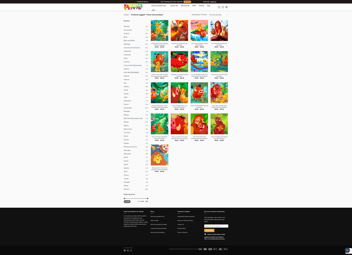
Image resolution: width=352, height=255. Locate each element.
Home (126, 14)
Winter (126, 186)
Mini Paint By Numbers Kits (133, 118)
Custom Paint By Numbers (133, 65)
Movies (126, 122)
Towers (126, 175)
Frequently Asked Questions (186, 216)
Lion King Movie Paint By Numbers (219, 44)
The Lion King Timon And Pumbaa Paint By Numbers (179, 137)
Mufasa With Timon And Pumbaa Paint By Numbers (159, 169)
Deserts (126, 69)
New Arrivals (185, 6)
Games (126, 94)
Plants (126, 136)
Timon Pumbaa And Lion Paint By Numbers (179, 106)
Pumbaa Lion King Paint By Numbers (179, 75)
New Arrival (128, 129)
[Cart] (226, 7)
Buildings (127, 44)
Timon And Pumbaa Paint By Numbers (199, 106)
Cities (126, 58)
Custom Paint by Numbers (159, 228)
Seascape (127, 150)
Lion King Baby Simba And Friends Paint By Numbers (199, 75)
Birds (125, 37)
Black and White (129, 41)
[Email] (131, 250)
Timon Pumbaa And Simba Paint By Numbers (219, 137)
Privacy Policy (181, 228)
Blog (208, 6)
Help (153, 10)
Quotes (126, 143)
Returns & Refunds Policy (185, 220)
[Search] (219, 7)
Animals (126, 33)
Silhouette (127, 154)
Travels (126, 179)
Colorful (126, 62)
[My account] (222, 7)
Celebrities (127, 51)
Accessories (128, 30)
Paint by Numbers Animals (159, 224)
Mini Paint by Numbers (158, 232)
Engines (126, 76)
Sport (126, 171)
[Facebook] (125, 250)
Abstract (127, 26)
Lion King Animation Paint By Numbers (199, 44)
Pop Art (126, 140)
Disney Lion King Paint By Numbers (179, 44)
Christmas (127, 55)
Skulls (126, 157)
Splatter (126, 168)
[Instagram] (128, 250)
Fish (125, 83)
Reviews (201, 6)
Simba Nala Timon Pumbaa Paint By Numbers (159, 44)
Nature (126, 126)
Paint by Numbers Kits (159, 6)
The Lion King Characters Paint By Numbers (159, 137)
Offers (194, 6)
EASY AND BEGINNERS (131, 72)
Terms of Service (182, 232)
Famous (126, 79)
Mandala (127, 111)
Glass (126, 97)
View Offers (187, 1)
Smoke (126, 161)
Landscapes (128, 108)
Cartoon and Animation (132, 48)
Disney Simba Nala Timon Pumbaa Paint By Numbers (159, 106)
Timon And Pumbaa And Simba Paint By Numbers (219, 106)
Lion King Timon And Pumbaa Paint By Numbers (199, 137)
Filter (127, 201)
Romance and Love (130, 147)
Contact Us (180, 224)
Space (126, 164)
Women (126, 189)
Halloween (127, 101)
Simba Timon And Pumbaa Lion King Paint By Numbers (159, 75)
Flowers (126, 87)
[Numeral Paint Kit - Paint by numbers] (136, 7)
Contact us (213, 1)
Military (126, 115)
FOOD (126, 90)
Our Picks (127, 133)
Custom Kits (174, 6)
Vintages (127, 182)
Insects (126, 104)
